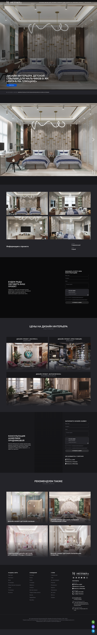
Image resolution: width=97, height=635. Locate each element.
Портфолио (41, 2)
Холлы (31, 577)
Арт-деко (53, 592)
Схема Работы (75, 2)
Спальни (31, 587)
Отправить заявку (77, 302)
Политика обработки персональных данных (48, 620)
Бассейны (32, 600)
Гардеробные (33, 597)
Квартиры (47, 2)
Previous (3, 139)
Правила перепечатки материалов (30, 620)
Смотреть (11, 85)
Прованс (53, 597)
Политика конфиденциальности (67, 620)
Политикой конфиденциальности (77, 297)
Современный (76, 245)
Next (94, 139)
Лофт (52, 577)
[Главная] (6, 92)
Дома (50, 2)
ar (90, 2)
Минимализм (54, 585)
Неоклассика (54, 590)
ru (86, 2)
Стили (9, 587)
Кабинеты (32, 585)
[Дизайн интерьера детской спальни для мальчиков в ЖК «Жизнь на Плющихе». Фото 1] (48, 140)
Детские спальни (33, 590)
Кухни (31, 580)
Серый (74, 249)
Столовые (32, 582)
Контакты (81, 2)
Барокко (53, 587)
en (88, 2)
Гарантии (68, 2)
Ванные (31, 595)
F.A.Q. (71, 2)
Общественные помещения (14, 585)
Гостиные (32, 575)
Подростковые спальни (35, 592)
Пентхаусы (10, 577)
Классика (53, 582)
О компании (59, 2)
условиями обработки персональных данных (79, 299)
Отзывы (63, 2)
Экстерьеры (54, 2)
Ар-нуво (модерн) (55, 580)
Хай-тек (53, 595)
